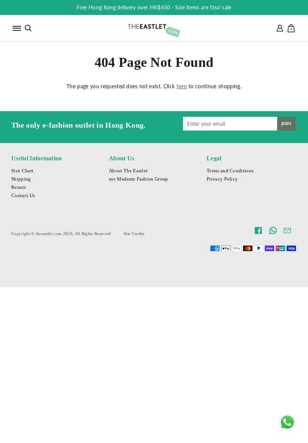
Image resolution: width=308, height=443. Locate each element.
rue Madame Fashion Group (138, 179)
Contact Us (23, 195)
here (182, 86)
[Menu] (17, 28)
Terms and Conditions (230, 170)
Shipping (21, 179)
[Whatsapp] (287, 422)
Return (18, 187)
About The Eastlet (128, 170)
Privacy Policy (222, 179)
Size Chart (22, 170)
